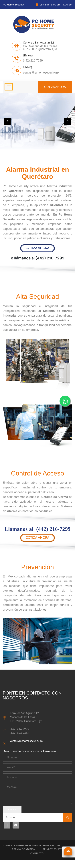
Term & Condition (23, 849)
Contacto (37, 854)
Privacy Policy (52, 849)
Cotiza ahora (55, 86)
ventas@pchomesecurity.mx (26, 741)
